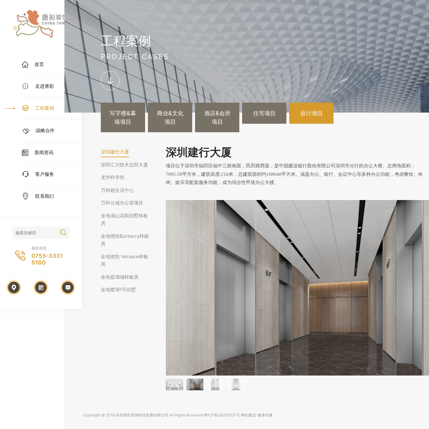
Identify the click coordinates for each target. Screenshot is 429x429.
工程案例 (44, 108)
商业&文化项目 (170, 117)
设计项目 (311, 113)
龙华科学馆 (112, 177)
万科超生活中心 (117, 190)
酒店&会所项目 (217, 117)
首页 (39, 64)
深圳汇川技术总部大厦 (124, 165)
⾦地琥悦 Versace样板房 (124, 260)
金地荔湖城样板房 (119, 277)
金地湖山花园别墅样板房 (124, 219)
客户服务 (44, 174)
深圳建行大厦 (115, 152)
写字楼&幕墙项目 (123, 117)
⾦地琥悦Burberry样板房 (125, 240)
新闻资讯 (44, 152)
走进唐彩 (44, 86)
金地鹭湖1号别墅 (118, 289)
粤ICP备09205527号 (222, 415)
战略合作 (45, 130)
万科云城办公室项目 (122, 203)
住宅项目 (264, 113)
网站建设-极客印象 (257, 415)
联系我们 (44, 196)
